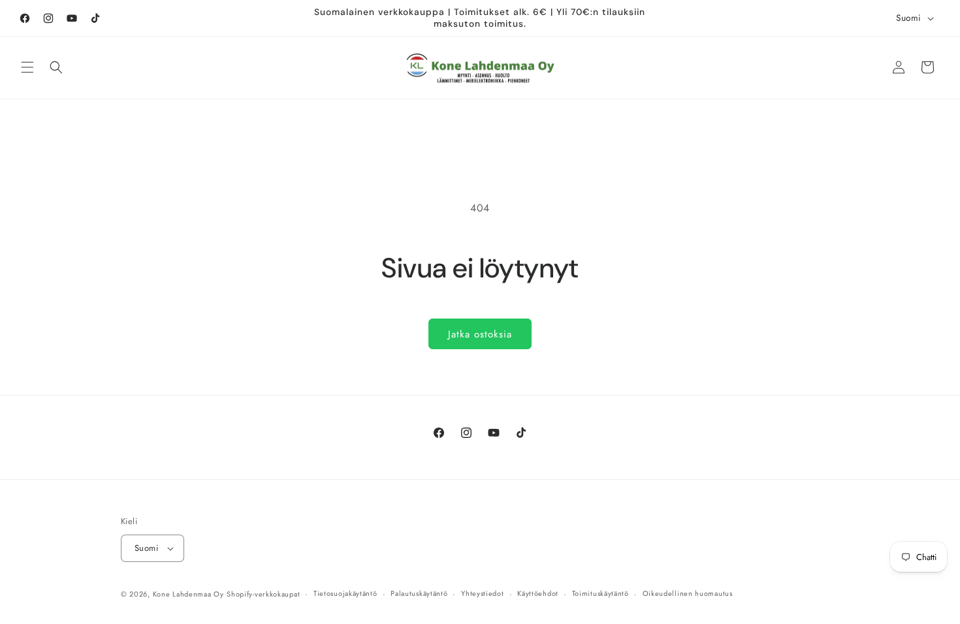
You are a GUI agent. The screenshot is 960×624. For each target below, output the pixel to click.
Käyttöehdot (537, 593)
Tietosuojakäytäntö (345, 593)
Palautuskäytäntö (419, 593)
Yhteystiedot (482, 593)
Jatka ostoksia (480, 334)
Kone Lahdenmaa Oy (188, 594)
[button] (27, 67)
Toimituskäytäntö (600, 593)
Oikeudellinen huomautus (688, 593)
